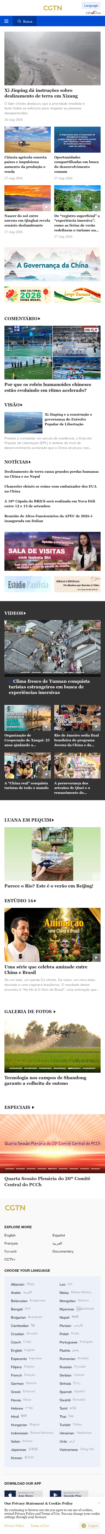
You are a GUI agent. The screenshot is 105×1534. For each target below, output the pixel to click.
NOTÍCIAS (16, 462)
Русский (10, 1251)
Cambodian (23, 1325)
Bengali (20, 1308)
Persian (71, 1325)
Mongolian (74, 1300)
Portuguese (76, 1341)
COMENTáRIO (21, 318)
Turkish (71, 1424)
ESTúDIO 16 (18, 900)
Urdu (67, 1440)
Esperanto (26, 1358)
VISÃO (12, 404)
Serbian (72, 1374)
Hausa (21, 1399)
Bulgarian (26, 1316)
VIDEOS (13, 613)
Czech (21, 1341)
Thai (67, 1416)
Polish (69, 1333)
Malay (76, 1292)
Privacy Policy (14, 1525)
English (10, 1235)
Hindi (19, 1416)
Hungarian (25, 1424)
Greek (23, 1391)
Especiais (18, 1107)
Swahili (72, 1399)
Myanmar (77, 1308)
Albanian (22, 1283)
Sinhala (70, 1382)
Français (11, 1243)
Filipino (23, 1366)
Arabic (21, 1292)
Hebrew (22, 1407)
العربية (57, 1243)
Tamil (68, 1407)
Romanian (74, 1358)
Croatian (24, 1333)
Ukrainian (76, 1432)
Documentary (63, 1251)
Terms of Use (40, 1525)
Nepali (69, 1316)
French (23, 1374)
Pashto (69, 1349)
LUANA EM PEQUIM (27, 820)
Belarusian (28, 1300)
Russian (72, 1366)
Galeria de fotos (28, 1011)
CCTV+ (9, 1259)
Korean (22, 1457)
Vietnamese (77, 1449)
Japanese (24, 1449)
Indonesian (32, 1432)
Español (58, 1235)
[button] (25, 672)
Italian (22, 1440)
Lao (66, 1283)
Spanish (72, 1391)
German (24, 1382)
